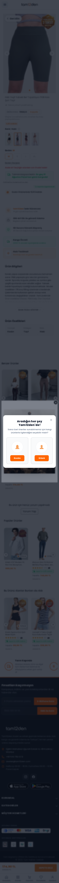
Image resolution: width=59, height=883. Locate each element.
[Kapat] (51, 420)
